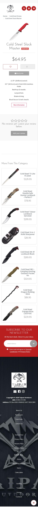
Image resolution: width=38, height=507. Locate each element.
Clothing (19, 484)
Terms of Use (19, 435)
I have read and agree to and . (20, 350)
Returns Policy (19, 444)
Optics (19, 468)
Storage (19, 492)
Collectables (19, 472)
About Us (19, 410)
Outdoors (19, 497)
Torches (19, 488)
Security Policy (19, 448)
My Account (19, 415)
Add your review (19, 133)
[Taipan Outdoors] (10, 8)
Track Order (19, 419)
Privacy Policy (25, 352)
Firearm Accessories (19, 464)
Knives (19, 459)
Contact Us (19, 424)
